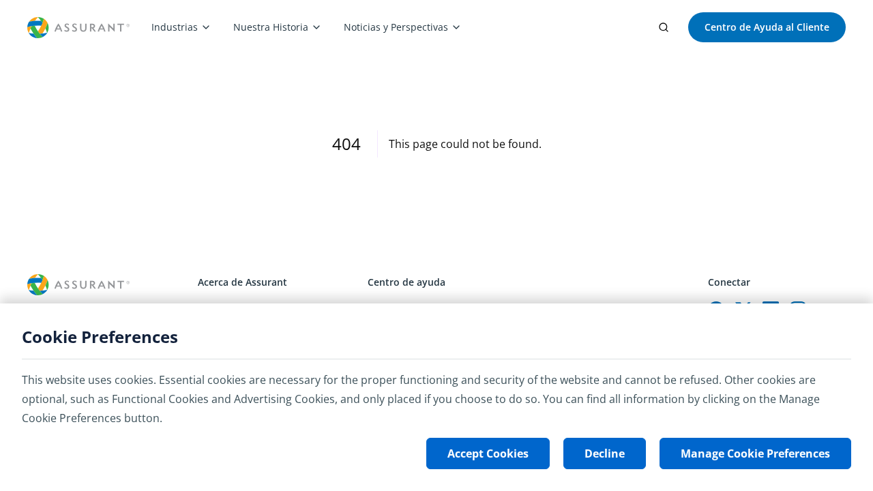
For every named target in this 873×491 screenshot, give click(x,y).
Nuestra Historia (270, 26)
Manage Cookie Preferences (755, 453)
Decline (605, 453)
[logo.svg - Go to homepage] (78, 27)
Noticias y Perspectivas (396, 26)
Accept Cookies (488, 453)
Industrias (174, 26)
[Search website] (663, 27)
